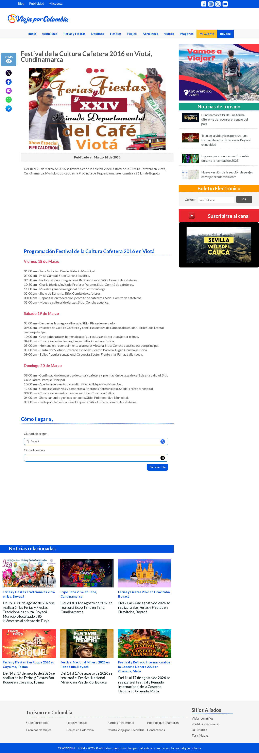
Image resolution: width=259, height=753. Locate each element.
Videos (169, 33)
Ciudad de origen (35, 433)
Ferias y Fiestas (74, 33)
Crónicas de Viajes (38, 730)
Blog (21, 3)
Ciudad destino (34, 450)
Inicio (32, 33)
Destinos (97, 33)
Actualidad (49, 33)
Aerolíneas (150, 33)
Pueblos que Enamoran (163, 722)
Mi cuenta (56, 3)
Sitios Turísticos (37, 722)
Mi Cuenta (207, 33)
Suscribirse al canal (229, 216)
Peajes (132, 33)
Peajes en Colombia (80, 730)
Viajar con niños (202, 718)
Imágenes (186, 33)
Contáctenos (156, 730)
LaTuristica (199, 730)
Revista (225, 33)
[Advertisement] (97, 210)
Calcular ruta (158, 467)
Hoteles (115, 33)
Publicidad (36, 3)
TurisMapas (200, 735)
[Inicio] (57, 19)
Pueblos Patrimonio (120, 722)
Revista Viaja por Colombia (125, 730)
